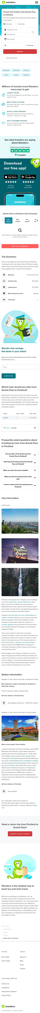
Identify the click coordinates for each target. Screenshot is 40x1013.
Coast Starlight (14, 761)
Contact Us (5, 984)
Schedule (6, 70)
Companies (5, 987)
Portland (5, 935)
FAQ (6, 75)
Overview (16, 70)
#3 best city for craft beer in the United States (19, 642)
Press (22, 965)
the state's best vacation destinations (18, 602)
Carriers (26, 70)
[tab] (9, 25)
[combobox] (20, 30)
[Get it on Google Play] (28, 177)
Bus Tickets (5, 957)
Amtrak (5, 418)
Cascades (14, 758)
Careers (22, 968)
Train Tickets (5, 926)
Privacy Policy (6, 995)
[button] (36, 2)
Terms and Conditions (9, 991)
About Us (23, 957)
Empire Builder (22, 763)
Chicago (12, 765)
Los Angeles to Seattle (30, 761)
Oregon (5, 932)
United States (7, 929)
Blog (21, 961)
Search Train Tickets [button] (20, 834)
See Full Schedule (20, 246)
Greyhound (31, 768)
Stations (26, 75)
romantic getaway (8, 624)
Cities (16, 75)
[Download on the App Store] (11, 177)
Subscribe (8, 376)
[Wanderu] (8, 2)
